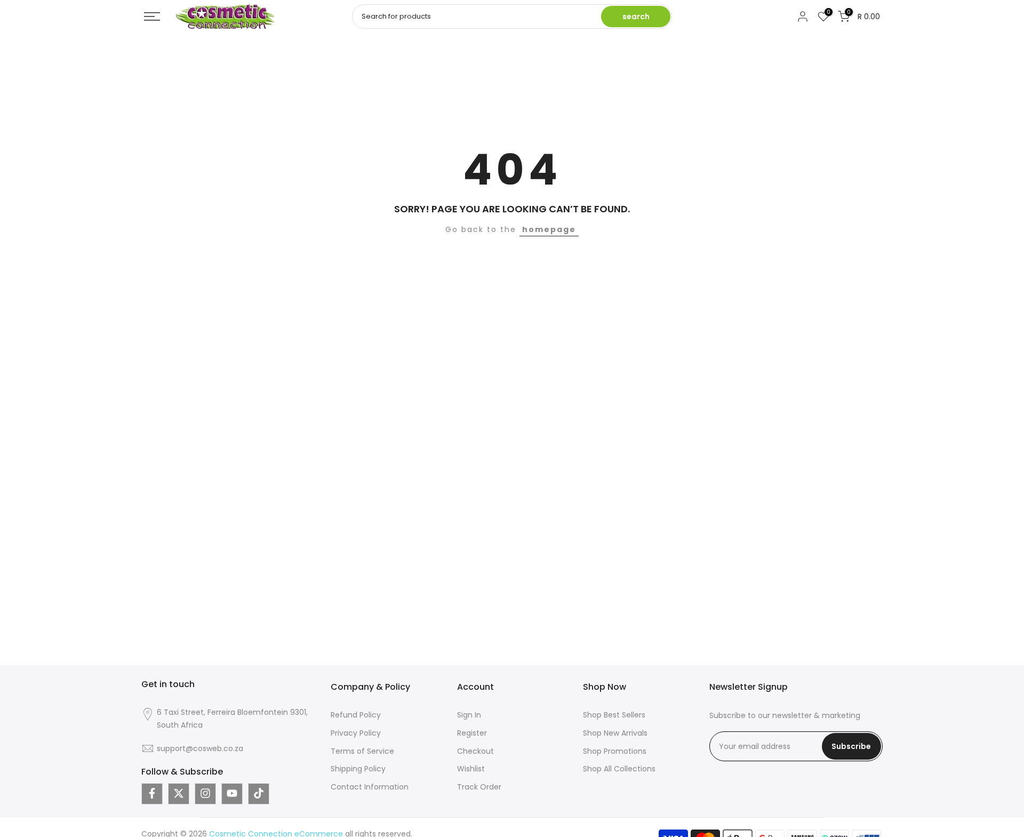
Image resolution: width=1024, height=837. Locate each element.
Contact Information (370, 787)
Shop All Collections (619, 768)
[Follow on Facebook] (152, 793)
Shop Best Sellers (614, 715)
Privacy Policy (356, 732)
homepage (549, 229)
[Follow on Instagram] (205, 793)
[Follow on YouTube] (232, 793)
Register (472, 732)
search (636, 16)
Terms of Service (362, 750)
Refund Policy (356, 715)
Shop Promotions (614, 750)
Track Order (479, 787)
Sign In (469, 715)
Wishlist (471, 768)
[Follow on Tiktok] (258, 793)
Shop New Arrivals (615, 732)
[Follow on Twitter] (178, 793)
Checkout (475, 750)
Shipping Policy (358, 768)
